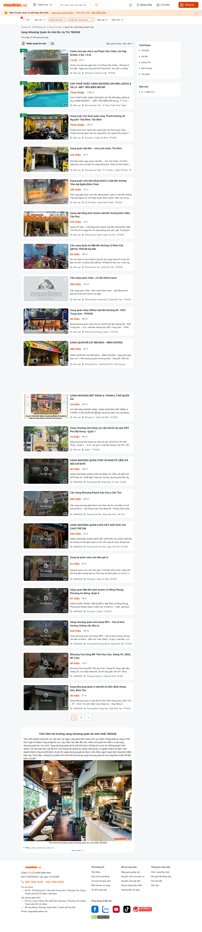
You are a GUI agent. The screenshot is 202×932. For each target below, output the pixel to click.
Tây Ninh (145, 74)
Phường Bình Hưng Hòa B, (96, 299)
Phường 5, (91, 579)
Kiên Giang (146, 68)
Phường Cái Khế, (94, 514)
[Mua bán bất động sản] (15, 5)
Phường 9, (89, 73)
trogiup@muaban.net (37, 911)
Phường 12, (90, 417)
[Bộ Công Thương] (142, 912)
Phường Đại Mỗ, (94, 482)
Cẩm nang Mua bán (160, 872)
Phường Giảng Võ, (95, 676)
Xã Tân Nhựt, (91, 202)
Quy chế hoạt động (100, 876)
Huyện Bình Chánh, (105, 202)
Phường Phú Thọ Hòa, (96, 547)
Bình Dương (119, 364)
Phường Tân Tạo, (92, 267)
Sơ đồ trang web (99, 890)
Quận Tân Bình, (102, 138)
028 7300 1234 (99, 13)
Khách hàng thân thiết (131, 885)
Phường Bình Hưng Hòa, (97, 708)
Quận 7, (106, 332)
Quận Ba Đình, (110, 676)
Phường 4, (89, 138)
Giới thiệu (95, 872)
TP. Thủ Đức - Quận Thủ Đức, (115, 170)
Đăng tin (189, 5)
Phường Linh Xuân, (93, 170)
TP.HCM (111, 73)
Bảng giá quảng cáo (130, 872)
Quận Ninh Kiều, (109, 514)
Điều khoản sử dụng (100, 885)
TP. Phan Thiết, (108, 105)
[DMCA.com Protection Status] (100, 918)
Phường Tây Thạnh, (93, 235)
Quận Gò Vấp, (101, 73)
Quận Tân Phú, (109, 235)
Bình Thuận (121, 105)
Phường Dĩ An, (91, 364)
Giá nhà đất (156, 881)
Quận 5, (100, 611)
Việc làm (155, 885)
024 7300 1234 (55, 881)
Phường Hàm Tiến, (93, 105)
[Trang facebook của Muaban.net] (94, 910)
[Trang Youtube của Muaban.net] (116, 910)
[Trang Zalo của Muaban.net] (105, 910)
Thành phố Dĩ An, (106, 364)
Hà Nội (123, 482)
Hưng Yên (146, 62)
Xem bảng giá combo (62, 13)
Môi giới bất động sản (161, 876)
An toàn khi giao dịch (101, 881)
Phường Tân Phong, (93, 332)
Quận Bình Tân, (108, 267)
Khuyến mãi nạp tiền (130, 881)
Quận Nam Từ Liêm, (110, 482)
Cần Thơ (121, 514)
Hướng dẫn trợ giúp (130, 890)
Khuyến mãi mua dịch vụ (132, 876)
